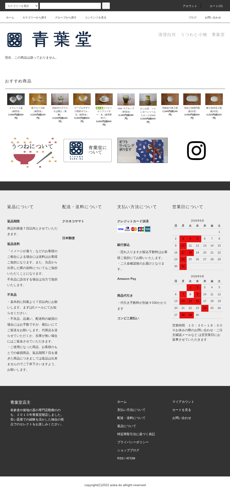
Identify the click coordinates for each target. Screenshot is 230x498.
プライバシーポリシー (133, 442)
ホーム (10, 17)
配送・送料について (131, 418)
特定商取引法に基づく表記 (136, 434)
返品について (126, 426)
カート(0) (216, 6)
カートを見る (181, 410)
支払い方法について (131, 410)
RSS (120, 458)
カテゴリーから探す (34, 17)
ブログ (192, 17)
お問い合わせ (213, 17)
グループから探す (66, 17)
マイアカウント (183, 401)
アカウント (190, 6)
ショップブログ (128, 450)
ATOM (130, 458)
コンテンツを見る (95, 17)
